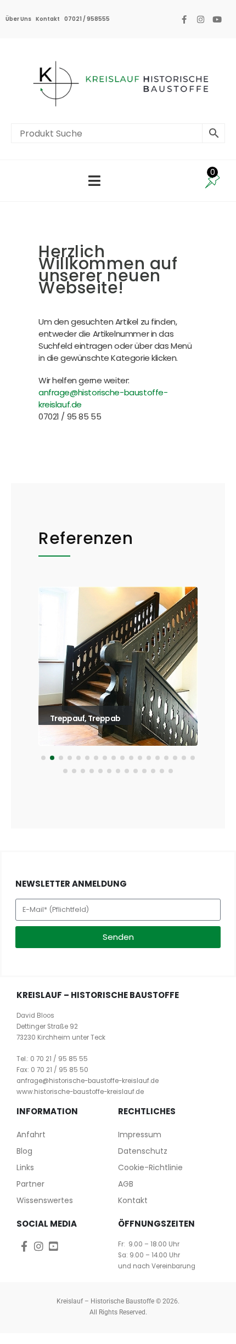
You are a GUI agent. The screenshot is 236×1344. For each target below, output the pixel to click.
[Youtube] (217, 19)
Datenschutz (142, 1150)
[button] (53, 683)
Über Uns (18, 19)
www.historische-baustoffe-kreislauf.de (80, 1091)
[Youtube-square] (53, 1246)
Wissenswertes (44, 1200)
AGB (125, 1183)
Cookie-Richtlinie (150, 1167)
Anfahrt (31, 1134)
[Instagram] (200, 19)
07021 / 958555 (87, 19)
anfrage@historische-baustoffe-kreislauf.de (87, 1080)
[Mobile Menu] (94, 180)
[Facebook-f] (184, 19)
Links (25, 1167)
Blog (24, 1150)
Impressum (139, 1134)
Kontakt (48, 19)
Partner (30, 1183)
